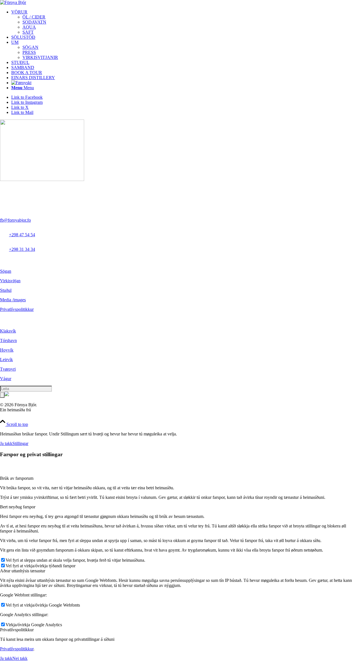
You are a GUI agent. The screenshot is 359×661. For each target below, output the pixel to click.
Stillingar (20, 443)
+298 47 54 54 (22, 234)
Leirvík (6, 359)
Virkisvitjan (10, 280)
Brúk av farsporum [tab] (16, 478)
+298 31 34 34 (22, 249)
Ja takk (6, 443)
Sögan (5, 271)
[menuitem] (185, 22)
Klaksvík (8, 331)
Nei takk (19, 658)
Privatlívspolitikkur (17, 309)
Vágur (5, 378)
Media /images (13, 299)
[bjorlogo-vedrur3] (13, 2)
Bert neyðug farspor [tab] (17, 506)
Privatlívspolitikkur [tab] (17, 629)
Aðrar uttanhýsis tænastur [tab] (22, 570)
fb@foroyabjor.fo (15, 220)
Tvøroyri (8, 369)
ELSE (37, 409)
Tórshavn (8, 340)
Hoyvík (6, 350)
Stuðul (5, 290)
